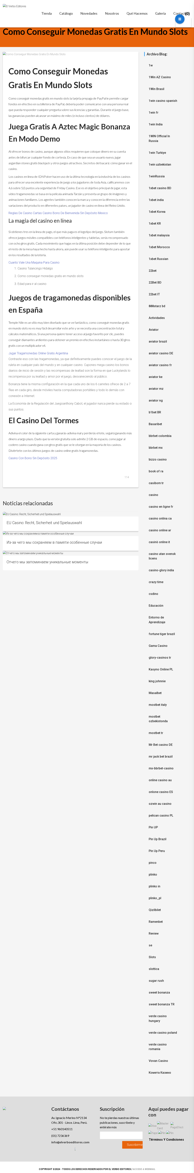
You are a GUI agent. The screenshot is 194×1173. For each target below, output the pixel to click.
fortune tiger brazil (162, 634)
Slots (152, 957)
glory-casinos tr (160, 657)
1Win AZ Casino (160, 77)
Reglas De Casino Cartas (25, 213)
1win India (156, 124)
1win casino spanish (163, 101)
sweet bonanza (159, 992)
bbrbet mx (156, 447)
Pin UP (153, 827)
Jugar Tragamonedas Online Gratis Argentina (38, 353)
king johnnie (157, 681)
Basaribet (155, 424)
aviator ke (155, 377)
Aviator (154, 330)
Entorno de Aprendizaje (157, 620)
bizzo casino (158, 459)
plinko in (154, 886)
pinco (152, 863)
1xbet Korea (157, 212)
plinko (153, 874)
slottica (154, 969)
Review (154, 933)
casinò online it (159, 542)
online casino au (160, 780)
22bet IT (154, 294)
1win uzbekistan (160, 164)
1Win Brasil (156, 89)
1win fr (153, 112)
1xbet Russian (158, 259)
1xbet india (156, 200)
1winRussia (157, 176)
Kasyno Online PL (161, 669)
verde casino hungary (158, 1018)
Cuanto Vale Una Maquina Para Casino (34, 262)
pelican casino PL (161, 815)
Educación (156, 605)
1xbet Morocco (159, 247)
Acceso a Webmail (144, 1169)
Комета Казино (160, 1072)
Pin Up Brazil (157, 839)
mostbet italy (158, 705)
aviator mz (156, 388)
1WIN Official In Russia (159, 138)
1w (151, 65)
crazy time (156, 582)
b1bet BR (155, 412)
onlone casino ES (161, 792)
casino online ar (160, 530)
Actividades (157, 318)
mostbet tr (156, 733)
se (150, 945)
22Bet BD (155, 282)
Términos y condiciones (166, 1139)
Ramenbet (156, 922)
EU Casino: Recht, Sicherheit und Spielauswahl (44, 523)
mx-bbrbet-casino (161, 768)
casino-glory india (161, 570)
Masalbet (155, 693)
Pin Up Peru (157, 851)
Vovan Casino (158, 1061)
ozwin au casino (160, 804)
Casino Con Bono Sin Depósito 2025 (33, 458)
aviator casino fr (160, 365)
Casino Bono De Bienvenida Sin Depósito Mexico (75, 213)
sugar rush (156, 981)
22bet (152, 271)
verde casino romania (158, 1047)
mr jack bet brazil (161, 756)
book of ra (156, 471)
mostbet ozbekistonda (158, 719)
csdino (153, 594)
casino (153, 495)
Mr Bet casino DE (161, 745)
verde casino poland (163, 1032)
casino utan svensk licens (162, 556)
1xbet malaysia (159, 235)
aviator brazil (158, 341)
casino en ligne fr (161, 506)
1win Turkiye (157, 153)
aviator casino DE (161, 353)
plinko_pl (155, 898)
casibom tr (156, 483)
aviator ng (156, 400)
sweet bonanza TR (161, 1004)
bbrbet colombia (160, 436)
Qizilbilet (155, 910)
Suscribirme (135, 1145)
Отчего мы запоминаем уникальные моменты (47, 562)
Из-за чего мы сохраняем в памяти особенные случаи (54, 542)
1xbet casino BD (160, 188)
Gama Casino (158, 646)
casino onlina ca (160, 518)
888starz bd (157, 306)
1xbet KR (155, 223)
